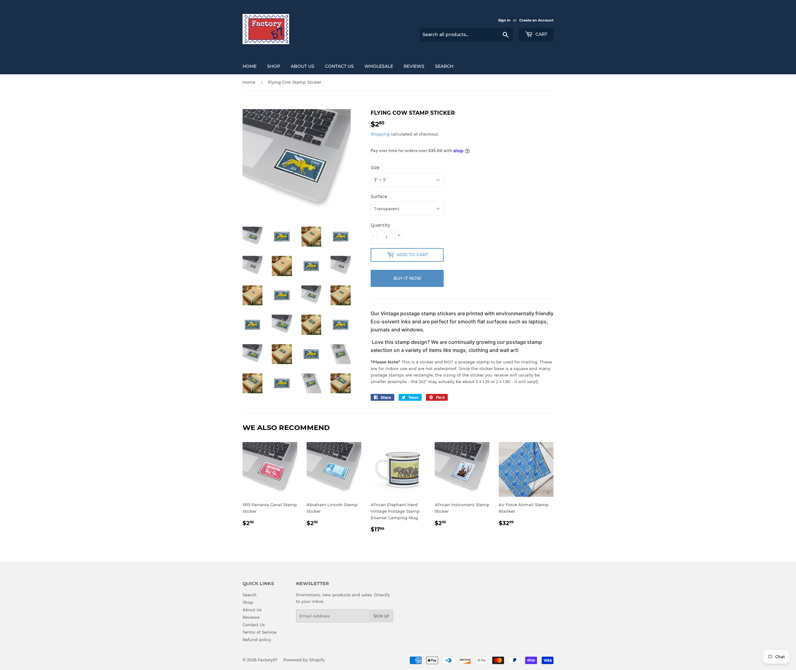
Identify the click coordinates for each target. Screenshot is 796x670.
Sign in (504, 20)
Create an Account (536, 20)
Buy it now (407, 278)
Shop (248, 602)
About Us (302, 66)
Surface (379, 196)
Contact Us (339, 66)
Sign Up (381, 616)
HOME (250, 66)
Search (444, 66)
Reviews (414, 66)
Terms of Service (259, 632)
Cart (540, 34)
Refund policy (257, 639)
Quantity (380, 225)
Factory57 (267, 659)
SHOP (273, 66)
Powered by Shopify (304, 659)
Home (249, 82)
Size (375, 167)
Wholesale (378, 66)
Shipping (380, 134)
